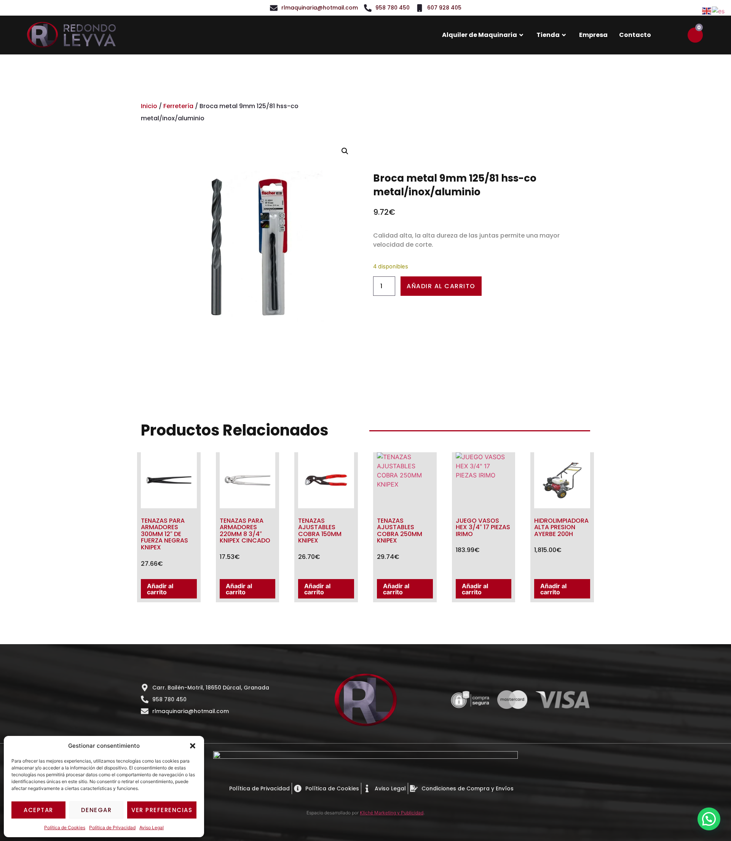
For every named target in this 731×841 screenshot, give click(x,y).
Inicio (149, 106)
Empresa (593, 34)
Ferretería (178, 106)
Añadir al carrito (441, 286)
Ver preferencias (161, 810)
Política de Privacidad (112, 827)
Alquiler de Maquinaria (479, 34)
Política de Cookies (64, 827)
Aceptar (38, 810)
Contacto (635, 34)
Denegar (96, 810)
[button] (192, 746)
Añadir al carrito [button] (160, 589)
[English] (707, 10)
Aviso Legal (151, 827)
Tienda (548, 34)
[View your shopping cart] (695, 35)
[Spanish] (718, 10)
